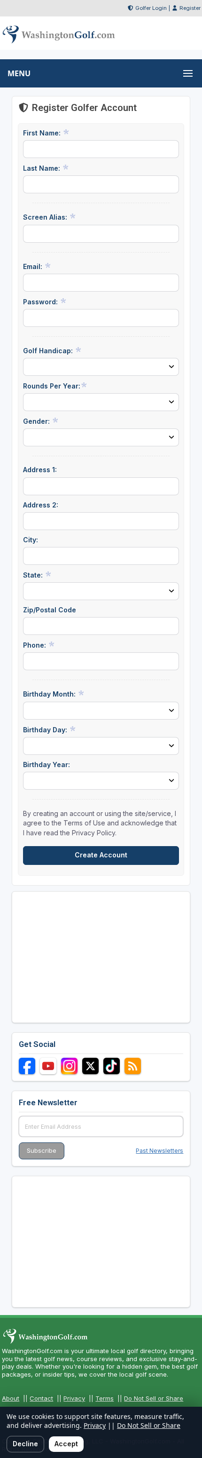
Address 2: (40, 505)
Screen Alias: (46, 217)
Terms (104, 1398)
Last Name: (42, 168)
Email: (33, 266)
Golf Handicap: (49, 351)
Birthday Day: (46, 730)
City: (30, 540)
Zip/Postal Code (49, 610)
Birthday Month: (50, 694)
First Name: (42, 133)
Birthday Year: (46, 765)
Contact (41, 1398)
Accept (66, 1444)
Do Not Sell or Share (153, 1398)
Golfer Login (151, 8)
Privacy (74, 1398)
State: (34, 575)
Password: (41, 302)
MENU (19, 73)
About (10, 1398)
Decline (25, 1444)
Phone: (35, 645)
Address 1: (40, 470)
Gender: (37, 421)
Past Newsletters (159, 1150)
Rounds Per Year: (51, 386)
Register (190, 8)
